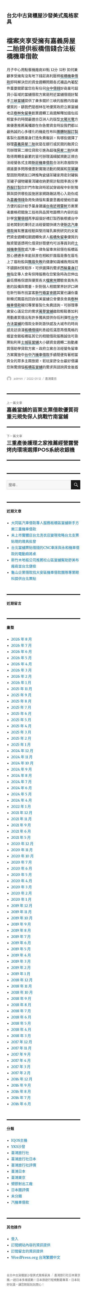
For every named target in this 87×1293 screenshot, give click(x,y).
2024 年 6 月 (21, 788)
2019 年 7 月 (21, 936)
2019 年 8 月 (21, 930)
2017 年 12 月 (21, 1042)
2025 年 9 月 (21, 695)
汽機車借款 (20, 1202)
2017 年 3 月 (21, 1066)
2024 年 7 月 (21, 781)
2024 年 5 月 (21, 794)
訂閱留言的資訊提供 (27, 1251)
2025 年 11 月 (21, 689)
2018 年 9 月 (21, 998)
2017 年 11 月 (21, 1048)
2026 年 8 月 (21, 639)
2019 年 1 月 (20, 974)
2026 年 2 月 (21, 676)
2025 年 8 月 (21, 701)
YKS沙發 (18, 1146)
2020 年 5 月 (21, 874)
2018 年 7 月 (21, 1011)
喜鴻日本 (18, 1171)
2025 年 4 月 (21, 726)
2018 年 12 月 (22, 980)
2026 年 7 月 (21, 645)
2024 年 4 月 (21, 800)
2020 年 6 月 (21, 868)
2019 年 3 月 (21, 961)
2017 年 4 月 (21, 1060)
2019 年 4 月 (21, 955)
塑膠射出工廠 (22, 1183)
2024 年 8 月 (21, 775)
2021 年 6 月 (21, 831)
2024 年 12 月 (22, 750)
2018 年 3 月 (21, 1035)
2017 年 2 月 (21, 1073)
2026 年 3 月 (21, 670)
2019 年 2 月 (21, 967)
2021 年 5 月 (21, 837)
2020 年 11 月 (22, 850)
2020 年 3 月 (21, 887)
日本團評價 (20, 1190)
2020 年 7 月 (21, 862)
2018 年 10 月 (22, 992)
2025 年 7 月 (21, 707)
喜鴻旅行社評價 (23, 1165)
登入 (14, 1239)
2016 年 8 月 (21, 1091)
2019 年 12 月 (21, 905)
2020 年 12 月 (22, 843)
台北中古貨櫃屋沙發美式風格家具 (28, 1275)
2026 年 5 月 (21, 658)
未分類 (16, 1196)
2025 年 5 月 (21, 720)
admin (18, 378)
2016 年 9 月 (21, 1085)
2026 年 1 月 (21, 682)
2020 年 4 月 (21, 881)
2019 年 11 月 (21, 912)
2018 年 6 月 (21, 1017)
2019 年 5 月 (21, 949)
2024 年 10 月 (22, 763)
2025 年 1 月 (21, 744)
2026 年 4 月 (21, 664)
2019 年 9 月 (21, 924)
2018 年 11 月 (21, 986)
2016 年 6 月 (21, 1104)
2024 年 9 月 (21, 769)
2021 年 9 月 (21, 825)
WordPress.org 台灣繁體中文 (35, 1257)
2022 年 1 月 (21, 806)
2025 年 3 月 (21, 732)
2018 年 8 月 (21, 1004)
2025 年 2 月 (21, 738)
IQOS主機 (19, 1140)
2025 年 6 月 (21, 713)
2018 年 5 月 (21, 1023)
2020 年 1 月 (21, 899)
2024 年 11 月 (22, 757)
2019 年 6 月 (21, 943)
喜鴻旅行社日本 (23, 1159)
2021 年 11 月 (21, 819)
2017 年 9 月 (21, 1054)
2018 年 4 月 (21, 1029)
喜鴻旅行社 (20, 1153)
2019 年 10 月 (22, 918)
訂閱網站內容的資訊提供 (30, 1245)
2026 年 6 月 (21, 651)
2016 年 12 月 (21, 1079)
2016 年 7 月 (21, 1097)
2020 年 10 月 (22, 856)
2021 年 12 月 (21, 812)
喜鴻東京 (51, 378)
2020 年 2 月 (21, 893)
